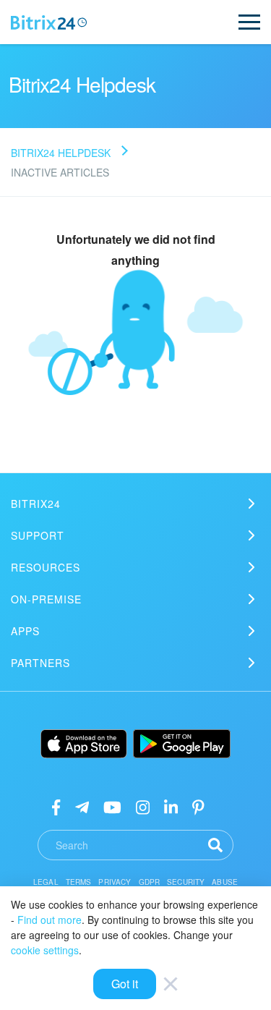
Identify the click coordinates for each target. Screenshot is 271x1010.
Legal (46, 882)
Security (186, 882)
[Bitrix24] (49, 22)
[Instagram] (143, 806)
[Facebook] (56, 806)
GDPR (149, 882)
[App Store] (83, 743)
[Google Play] (182, 743)
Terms (79, 882)
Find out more (49, 919)
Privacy (114, 882)
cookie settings (45, 950)
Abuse (225, 882)
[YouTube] (112, 806)
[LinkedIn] (171, 806)
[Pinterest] (198, 806)
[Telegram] (82, 806)
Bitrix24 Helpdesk (61, 152)
